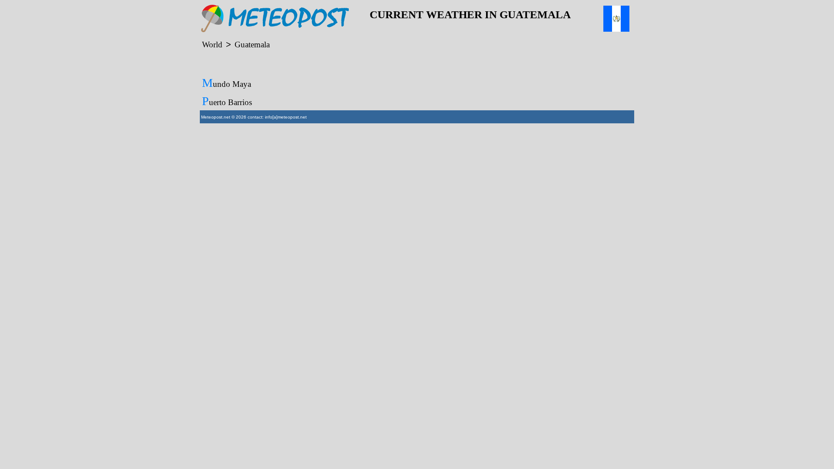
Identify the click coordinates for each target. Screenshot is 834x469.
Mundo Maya (226, 82)
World (212, 44)
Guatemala (252, 44)
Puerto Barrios (227, 101)
